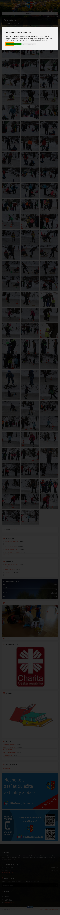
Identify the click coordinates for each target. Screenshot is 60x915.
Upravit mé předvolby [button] (29, 44)
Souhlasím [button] (9, 44)
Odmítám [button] (17, 44)
